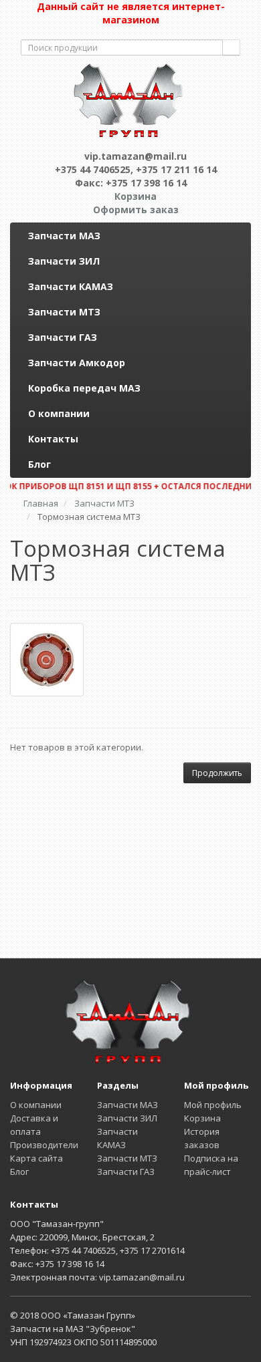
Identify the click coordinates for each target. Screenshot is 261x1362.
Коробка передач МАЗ (84, 388)
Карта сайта (36, 1158)
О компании (59, 413)
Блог (39, 464)
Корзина (202, 1118)
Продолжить (217, 773)
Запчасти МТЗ (64, 311)
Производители (44, 1145)
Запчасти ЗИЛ (64, 261)
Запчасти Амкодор (76, 362)
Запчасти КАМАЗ (70, 286)
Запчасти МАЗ (64, 235)
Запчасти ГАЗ (62, 337)
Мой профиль (213, 1105)
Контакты (53, 438)
